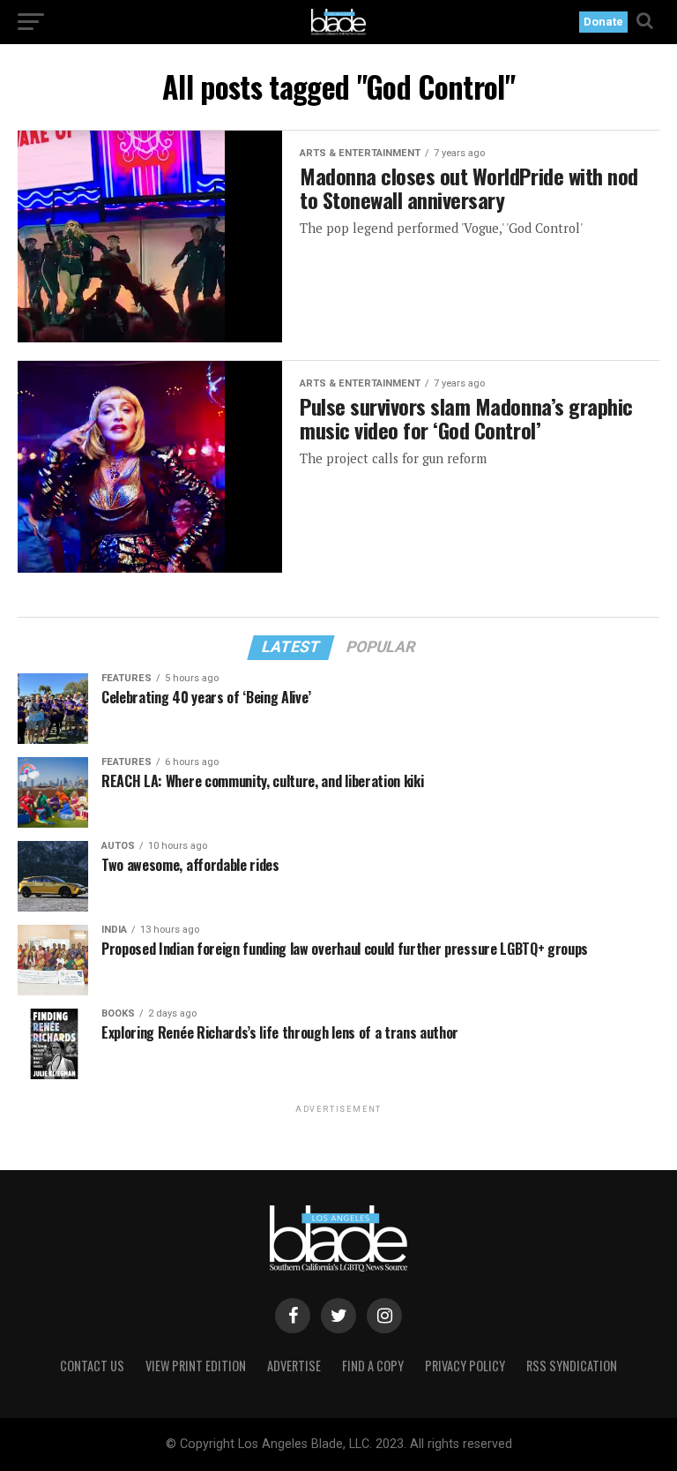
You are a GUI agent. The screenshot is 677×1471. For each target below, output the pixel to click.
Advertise (294, 1365)
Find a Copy (373, 1365)
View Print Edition (195, 1365)
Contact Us (92, 1365)
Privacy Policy (465, 1365)
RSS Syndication (571, 1365)
